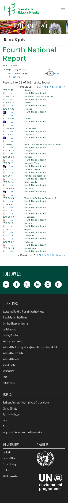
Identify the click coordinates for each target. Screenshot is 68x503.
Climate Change (10, 408)
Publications (9, 383)
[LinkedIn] (39, 284)
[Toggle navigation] (63, 10)
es (11, 99)
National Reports (14, 39)
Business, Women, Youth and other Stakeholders (26, 402)
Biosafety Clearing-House (15, 317)
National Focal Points (13, 353)
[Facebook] (18, 284)
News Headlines (10, 365)
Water (5, 426)
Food (5, 420)
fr (12, 93)
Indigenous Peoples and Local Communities (23, 432)
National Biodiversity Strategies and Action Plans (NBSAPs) (31, 347)
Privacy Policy (9, 464)
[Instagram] (49, 284)
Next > (60, 86)
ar (12, 226)
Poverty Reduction (12, 414)
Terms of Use (9, 458)
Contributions (9, 329)
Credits (6, 470)
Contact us (8, 452)
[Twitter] (29, 284)
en (11, 106)
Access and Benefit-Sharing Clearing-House (23, 311)
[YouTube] (8, 284)
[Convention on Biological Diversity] (21, 9)
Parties (6, 377)
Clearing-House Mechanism (15, 323)
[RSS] (60, 284)
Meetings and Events (12, 341)
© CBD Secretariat (12, 476)
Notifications (9, 371)
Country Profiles (10, 335)
